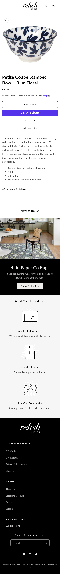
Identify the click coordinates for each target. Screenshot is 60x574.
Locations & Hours (15, 496)
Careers (9, 509)
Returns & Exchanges (16, 464)
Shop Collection (30, 286)
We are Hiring (13, 525)
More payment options (30, 120)
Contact (10, 502)
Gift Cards (11, 451)
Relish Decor (15, 565)
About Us (10, 489)
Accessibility (28, 565)
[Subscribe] (46, 542)
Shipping (10, 471)
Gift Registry (12, 458)
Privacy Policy (40, 565)
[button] (6, 6)
